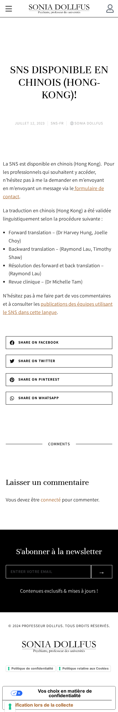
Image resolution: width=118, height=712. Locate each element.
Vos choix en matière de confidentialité (65, 693)
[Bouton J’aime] (59, 150)
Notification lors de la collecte (40, 705)
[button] (8, 8)
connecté (51, 499)
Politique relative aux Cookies (85, 668)
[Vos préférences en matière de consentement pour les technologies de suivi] (10, 706)
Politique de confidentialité (32, 668)
